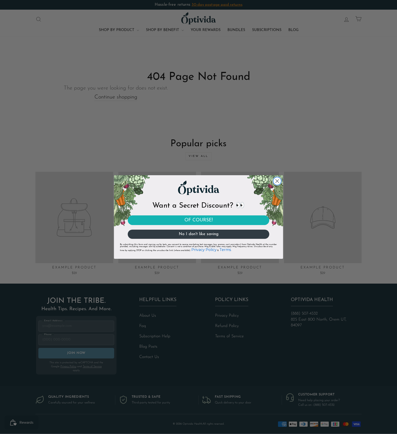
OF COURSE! (198, 220)
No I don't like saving (198, 234)
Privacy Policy (204, 250)
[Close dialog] (277, 181)
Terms (225, 250)
